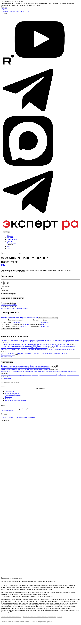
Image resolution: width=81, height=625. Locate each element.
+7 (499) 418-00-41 (20, 417)
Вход (5, 13)
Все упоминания (6, 356)
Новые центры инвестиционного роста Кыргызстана (19, 368)
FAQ (8, 248)
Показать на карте (7, 410)
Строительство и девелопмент (40, 366)
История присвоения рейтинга (48, 318)
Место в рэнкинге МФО (9, 305)
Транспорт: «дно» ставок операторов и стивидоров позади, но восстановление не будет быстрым (33, 375)
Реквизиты (8, 397)
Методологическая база (13, 393)
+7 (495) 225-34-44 (7, 417)
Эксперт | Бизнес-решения (20, 11)
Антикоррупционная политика (15, 400)
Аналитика (10, 237)
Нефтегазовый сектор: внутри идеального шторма (18, 369)
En (4, 232)
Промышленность (71, 371)
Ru (8, 232)
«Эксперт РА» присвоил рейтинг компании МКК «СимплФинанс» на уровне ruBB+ (29, 349)
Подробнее (4, 9)
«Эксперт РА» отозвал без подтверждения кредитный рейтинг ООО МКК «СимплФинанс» (32, 341)
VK (3, 265)
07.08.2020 (23, 326)
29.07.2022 (16, 322)
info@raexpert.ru (31, 417)
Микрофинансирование (71, 341)
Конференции (11, 243)
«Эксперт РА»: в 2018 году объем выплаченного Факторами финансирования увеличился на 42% (34, 353)
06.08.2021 (26, 324)
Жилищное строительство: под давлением (15, 366)
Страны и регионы (43, 368)
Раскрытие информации (13, 395)
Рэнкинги (10, 241)
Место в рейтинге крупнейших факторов (15, 308)
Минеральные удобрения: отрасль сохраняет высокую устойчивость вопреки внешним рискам (33, 371)
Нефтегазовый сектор (42, 369)
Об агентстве (9, 391)
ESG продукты (12, 239)
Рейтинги (10, 236)
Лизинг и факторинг (8, 355)
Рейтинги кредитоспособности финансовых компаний (19, 318)
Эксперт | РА (7, 11)
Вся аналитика (6, 378)
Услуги (9, 246)
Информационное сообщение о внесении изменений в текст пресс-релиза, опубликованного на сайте (35, 344)
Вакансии (8, 398)
